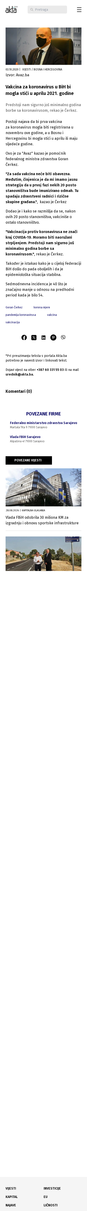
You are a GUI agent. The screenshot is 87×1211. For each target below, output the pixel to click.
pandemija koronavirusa (21, 315)
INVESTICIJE (52, 1188)
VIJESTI (11, 1188)
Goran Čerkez (14, 307)
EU (46, 1197)
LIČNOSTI (51, 1205)
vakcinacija (13, 322)
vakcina (52, 315)
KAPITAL (12, 1197)
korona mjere (42, 307)
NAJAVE (11, 1205)
